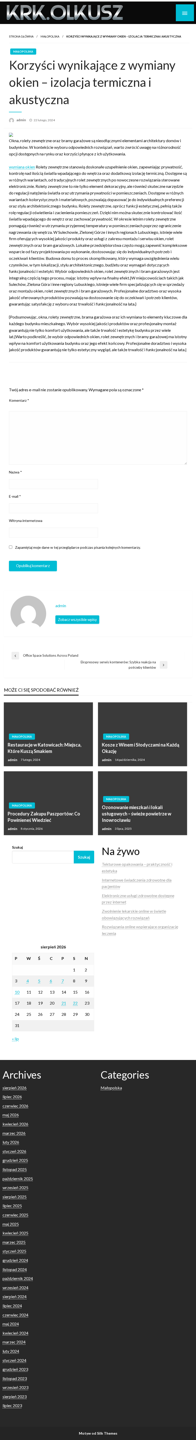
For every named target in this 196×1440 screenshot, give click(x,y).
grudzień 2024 (15, 1260)
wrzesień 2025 (15, 1187)
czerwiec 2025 (15, 1214)
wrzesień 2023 (15, 1387)
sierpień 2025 (15, 1196)
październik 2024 (18, 1278)
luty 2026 (11, 1142)
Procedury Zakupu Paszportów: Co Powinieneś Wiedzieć (44, 817)
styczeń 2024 (14, 1360)
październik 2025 (18, 1178)
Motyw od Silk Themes (98, 1433)
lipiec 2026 (12, 1096)
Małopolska (50, 36)
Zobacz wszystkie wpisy (77, 619)
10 (17, 992)
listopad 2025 (15, 1169)
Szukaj (17, 847)
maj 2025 (11, 1224)
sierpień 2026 (15, 1087)
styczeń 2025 (14, 1251)
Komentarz (19, 400)
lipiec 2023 (12, 1405)
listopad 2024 (15, 1269)
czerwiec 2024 (15, 1314)
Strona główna (21, 36)
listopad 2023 (15, 1378)
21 (64, 1002)
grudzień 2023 (15, 1369)
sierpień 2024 (15, 1296)
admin (21, 120)
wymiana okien (22, 166)
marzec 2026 (14, 1133)
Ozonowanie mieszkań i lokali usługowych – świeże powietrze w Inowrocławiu (136, 813)
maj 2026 (11, 1114)
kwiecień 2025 (15, 1232)
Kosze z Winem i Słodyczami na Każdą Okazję (140, 748)
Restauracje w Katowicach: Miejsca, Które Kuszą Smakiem (44, 748)
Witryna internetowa (25, 520)
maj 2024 (11, 1323)
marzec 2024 (14, 1341)
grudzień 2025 (15, 1160)
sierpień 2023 (15, 1396)
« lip (15, 1038)
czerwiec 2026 (15, 1105)
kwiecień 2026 (15, 1123)
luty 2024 (11, 1351)
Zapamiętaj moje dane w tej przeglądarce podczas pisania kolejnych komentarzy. (78, 547)
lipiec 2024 (12, 1305)
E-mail (15, 496)
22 (75, 1002)
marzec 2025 (14, 1242)
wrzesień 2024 (15, 1287)
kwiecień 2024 (15, 1333)
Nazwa (15, 472)
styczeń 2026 (14, 1151)
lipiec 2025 (12, 1205)
